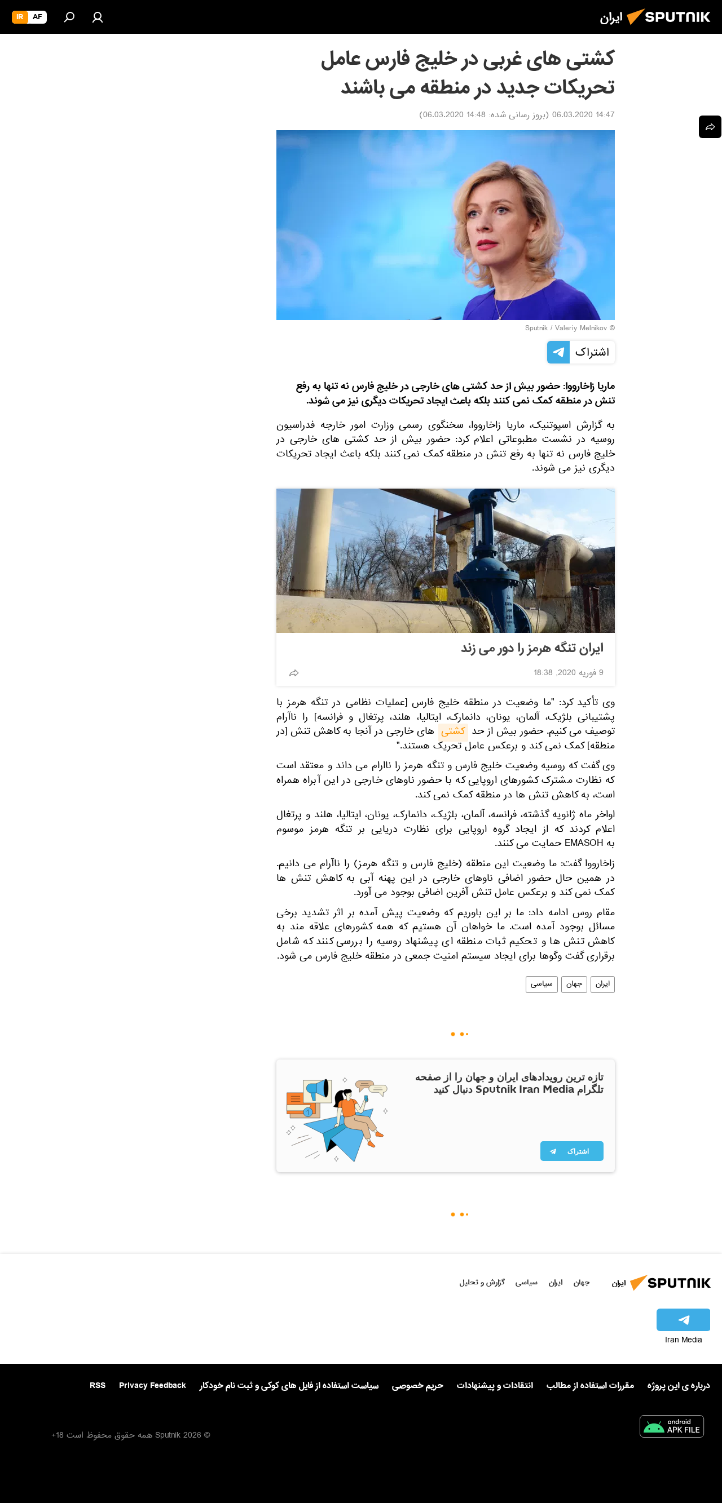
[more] (294, 673)
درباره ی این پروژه (679, 1386)
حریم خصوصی (417, 1386)
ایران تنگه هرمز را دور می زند (532, 649)
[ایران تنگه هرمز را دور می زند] (445, 561)
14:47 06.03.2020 (583, 116)
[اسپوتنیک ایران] (671, 28)
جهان (574, 984)
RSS (97, 1386)
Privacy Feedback (152, 1386)
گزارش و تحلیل (482, 1282)
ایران (603, 984)
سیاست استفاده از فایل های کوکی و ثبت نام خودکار (289, 1386)
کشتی (453, 733)
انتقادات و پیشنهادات (495, 1386)
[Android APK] (671, 1428)
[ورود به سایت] (97, 17)
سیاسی (542, 984)
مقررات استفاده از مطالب (590, 1386)
